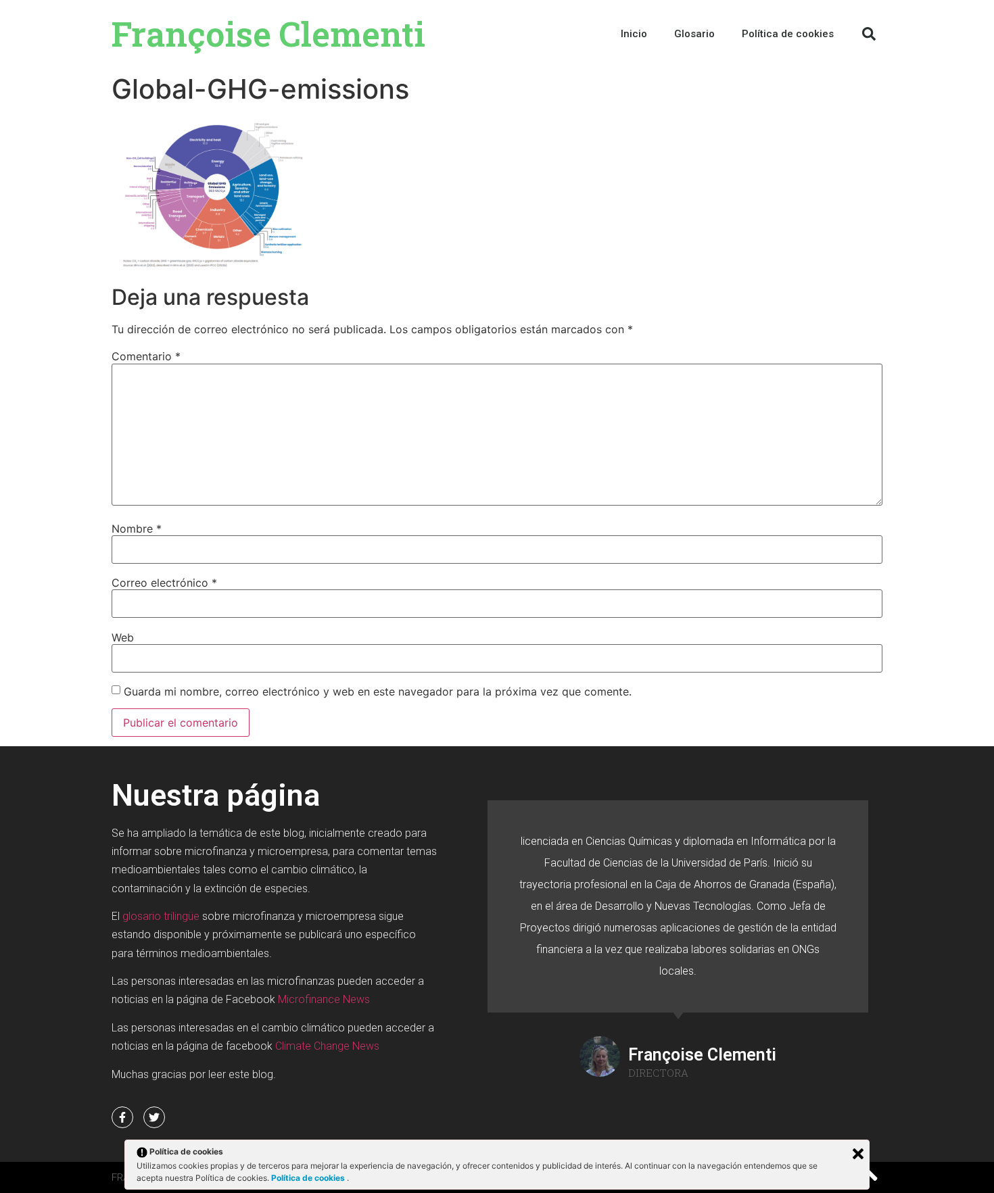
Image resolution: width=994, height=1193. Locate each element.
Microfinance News (324, 999)
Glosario (694, 34)
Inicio (634, 34)
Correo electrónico (164, 582)
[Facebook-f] (122, 1117)
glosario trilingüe (160, 916)
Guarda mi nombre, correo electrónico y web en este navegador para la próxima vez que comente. (378, 691)
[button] (868, 33)
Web (123, 637)
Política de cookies (309, 1178)
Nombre (137, 528)
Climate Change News (327, 1046)
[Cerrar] (858, 1153)
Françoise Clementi (268, 33)
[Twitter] (154, 1117)
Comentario (146, 356)
